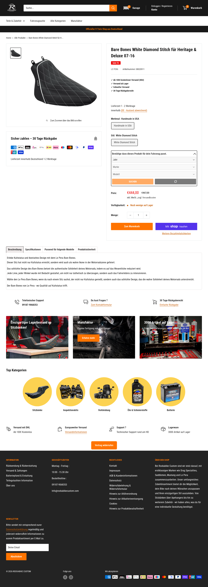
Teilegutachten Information (19, 480)
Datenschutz (115, 480)
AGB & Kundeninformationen (123, 475)
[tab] (14, 249)
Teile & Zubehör (13, 20)
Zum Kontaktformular (101, 304)
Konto (154, 9)
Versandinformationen (76, 432)
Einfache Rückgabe (169, 304)
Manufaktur (76, 20)
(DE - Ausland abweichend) (134, 110)
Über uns (10, 485)
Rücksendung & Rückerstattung (21, 465)
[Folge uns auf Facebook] (65, 577)
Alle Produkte (20, 38)
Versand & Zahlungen (16, 470)
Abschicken (16, 556)
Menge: (114, 215)
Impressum (114, 470)
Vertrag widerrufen (104, 445)
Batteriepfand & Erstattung (19, 475)
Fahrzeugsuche (37, 20)
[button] (132, 8)
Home (8, 38)
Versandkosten (149, 197)
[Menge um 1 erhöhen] (146, 215)
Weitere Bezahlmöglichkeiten (176, 233)
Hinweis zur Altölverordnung (123, 493)
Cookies (113, 503)
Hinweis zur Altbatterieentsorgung (126, 498)
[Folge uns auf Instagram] (71, 577)
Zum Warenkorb (132, 226)
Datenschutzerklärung (17, 529)
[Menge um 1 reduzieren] (130, 215)
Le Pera (114, 69)
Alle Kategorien (58, 20)
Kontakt (113, 465)
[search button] (113, 8)
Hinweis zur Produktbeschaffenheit (126, 508)
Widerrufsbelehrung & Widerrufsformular (120, 487)
